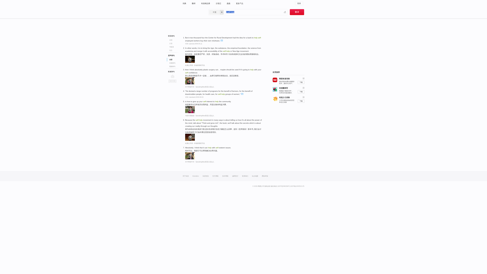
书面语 (171, 47)
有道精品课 (205, 3)
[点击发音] (222, 40)
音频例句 (172, 63)
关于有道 (186, 176)
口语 (170, 43)
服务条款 (274, 186)
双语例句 (171, 36)
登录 (299, 3)
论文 (170, 50)
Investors (196, 176)
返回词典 (172, 81)
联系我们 (245, 176)
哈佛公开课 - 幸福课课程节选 (195, 65)
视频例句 (172, 66)
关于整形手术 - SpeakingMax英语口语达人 (199, 87)
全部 (170, 40)
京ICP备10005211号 (297, 186)
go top (172, 76)
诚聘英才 (235, 176)
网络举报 (265, 176)
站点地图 (255, 176)
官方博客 (215, 176)
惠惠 (228, 3)
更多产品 (239, 3)
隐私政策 (267, 186)
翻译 (193, 3)
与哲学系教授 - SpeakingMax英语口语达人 (199, 116)
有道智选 (206, 176)
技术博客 (225, 176)
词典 (184, 3)
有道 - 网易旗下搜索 (193, 12)
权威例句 (171, 72)
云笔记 (218, 3)
